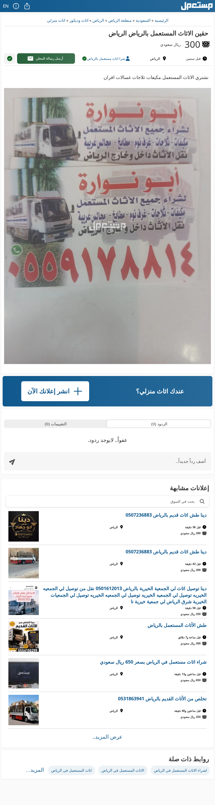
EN (6, 6)
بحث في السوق (182, 501)
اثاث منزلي (56, 20)
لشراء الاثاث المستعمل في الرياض (180, 770)
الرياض (98, 20)
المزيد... (35, 770)
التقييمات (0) (56, 423)
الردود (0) (159, 423)
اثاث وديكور (78, 20)
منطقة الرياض (120, 20)
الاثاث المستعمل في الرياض (122, 770)
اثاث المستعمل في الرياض (71, 770)
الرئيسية (161, 20)
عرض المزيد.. (107, 736)
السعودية (143, 20)
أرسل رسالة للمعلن (49, 58)
